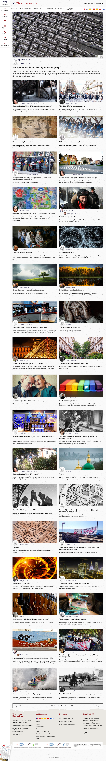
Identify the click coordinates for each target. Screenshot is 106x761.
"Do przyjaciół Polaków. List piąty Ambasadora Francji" (31, 363)
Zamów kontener (40, 729)
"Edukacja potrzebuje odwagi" (69, 142)
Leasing (38, 724)
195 (55, 706)
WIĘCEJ (85, 733)
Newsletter (97, 3)
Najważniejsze (4, 4)
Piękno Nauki (37, 8)
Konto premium (5, 45)
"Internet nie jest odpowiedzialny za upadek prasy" (36, 68)
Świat (19, 8)
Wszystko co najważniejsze (63, 757)
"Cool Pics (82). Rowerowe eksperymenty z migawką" (77, 694)
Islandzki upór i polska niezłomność (71, 290)
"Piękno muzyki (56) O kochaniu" (24, 401)
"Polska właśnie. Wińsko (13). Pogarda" (26, 474)
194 (52, 706)
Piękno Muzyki (59, 8)
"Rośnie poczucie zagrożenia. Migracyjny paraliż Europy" (32, 694)
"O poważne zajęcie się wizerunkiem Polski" (74, 583)
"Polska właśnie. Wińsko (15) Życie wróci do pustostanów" (32, 106)
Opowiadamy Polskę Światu (67, 724)
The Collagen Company (42, 731)
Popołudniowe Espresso (65, 721)
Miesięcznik (27, 8)
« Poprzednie (17, 706)
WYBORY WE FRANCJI (70, 9)
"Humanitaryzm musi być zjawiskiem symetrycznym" (31, 327)
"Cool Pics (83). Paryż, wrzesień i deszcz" (26, 510)
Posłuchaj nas (5, 22)
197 (62, 706)
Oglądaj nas (5, 28)
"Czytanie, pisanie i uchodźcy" (23, 252)
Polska (13, 8)
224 (72, 706)
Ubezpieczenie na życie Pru (43, 734)
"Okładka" (16, 547)
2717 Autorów (4, 10)
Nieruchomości (40, 726)
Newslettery (5, 16)
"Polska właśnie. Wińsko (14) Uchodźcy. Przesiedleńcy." (78, 177)
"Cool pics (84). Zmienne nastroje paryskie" (74, 363)
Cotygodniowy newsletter (66, 718)
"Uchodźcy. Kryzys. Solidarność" (70, 327)
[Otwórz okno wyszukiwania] (102, 3)
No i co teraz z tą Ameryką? (22, 142)
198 (65, 706)
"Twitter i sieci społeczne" (68, 401)
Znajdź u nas (5, 34)
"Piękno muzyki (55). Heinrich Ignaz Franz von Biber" (31, 619)
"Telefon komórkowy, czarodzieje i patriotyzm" (28, 290)
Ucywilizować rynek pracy (21, 583)
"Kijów (61, 474)
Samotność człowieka (66, 252)
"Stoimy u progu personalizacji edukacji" (73, 619)
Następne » (99, 706)
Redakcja (5, 39)
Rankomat (39, 721)
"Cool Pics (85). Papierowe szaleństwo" (72, 106)
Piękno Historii (48, 8)
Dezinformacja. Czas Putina (68, 217)
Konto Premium (88, 3)
